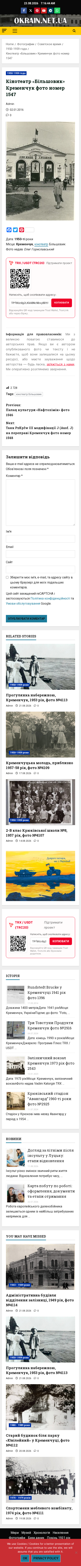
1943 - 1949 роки (20, 1285)
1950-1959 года (16, 73)
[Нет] (76, 1552)
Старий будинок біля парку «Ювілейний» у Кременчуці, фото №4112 (38, 1440)
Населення (60, 1533)
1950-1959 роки (19, 685)
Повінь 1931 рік (58, 1538)
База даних (36, 1538)
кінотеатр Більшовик (29, 394)
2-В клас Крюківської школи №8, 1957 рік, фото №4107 (36, 833)
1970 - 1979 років (20, 1497)
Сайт (9, 562)
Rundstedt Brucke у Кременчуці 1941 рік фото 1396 (47, 992)
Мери (15, 1533)
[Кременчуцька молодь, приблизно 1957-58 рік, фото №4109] (40, 735)
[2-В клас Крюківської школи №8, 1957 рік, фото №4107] (40, 802)
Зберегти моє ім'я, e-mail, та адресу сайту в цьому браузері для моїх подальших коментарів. (41, 582)
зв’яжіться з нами (60, 364)
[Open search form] (74, 31)
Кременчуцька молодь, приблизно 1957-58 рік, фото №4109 (39, 765)
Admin (10, 103)
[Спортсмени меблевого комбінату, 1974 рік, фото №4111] (40, 1480)
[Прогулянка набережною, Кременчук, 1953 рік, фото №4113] (40, 667)
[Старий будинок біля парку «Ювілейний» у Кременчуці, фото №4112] (40, 1407)
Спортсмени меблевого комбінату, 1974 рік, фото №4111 (39, 1510)
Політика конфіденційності (50, 598)
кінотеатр (41, 244)
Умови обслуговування (23, 603)
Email (9, 547)
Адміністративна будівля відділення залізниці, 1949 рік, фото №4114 (40, 1300)
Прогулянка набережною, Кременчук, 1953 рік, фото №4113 (36, 697)
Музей (26, 1533)
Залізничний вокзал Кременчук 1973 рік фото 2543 (51, 1063)
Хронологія (42, 1533)
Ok (25, 1558)
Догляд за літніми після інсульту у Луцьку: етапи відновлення (51, 1155)
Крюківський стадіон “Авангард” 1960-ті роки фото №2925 (49, 1098)
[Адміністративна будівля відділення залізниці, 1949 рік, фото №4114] (40, 1267)
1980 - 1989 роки (20, 1425)
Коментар (14, 476)
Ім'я (8, 531)
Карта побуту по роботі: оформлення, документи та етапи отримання (51, 1191)
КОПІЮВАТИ (61, 302)
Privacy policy (45, 1558)
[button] (4, 30)
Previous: (38, 410)
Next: (39, 430)
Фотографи (17, 1538)
